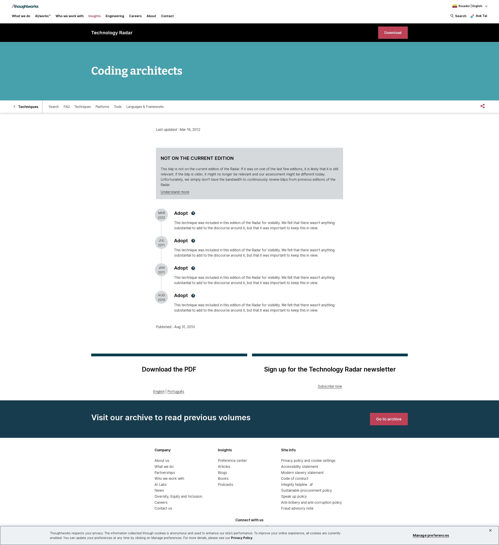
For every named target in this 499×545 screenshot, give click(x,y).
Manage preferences (431, 535)
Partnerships (165, 473)
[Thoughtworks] (25, 4)
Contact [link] (167, 16)
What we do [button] (21, 16)
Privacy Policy (241, 538)
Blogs (222, 473)
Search (460, 16)
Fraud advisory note (297, 508)
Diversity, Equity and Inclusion (178, 496)
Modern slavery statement (302, 473)
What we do (164, 466)
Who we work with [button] (70, 16)
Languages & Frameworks (145, 107)
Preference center (232, 460)
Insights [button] (94, 16)
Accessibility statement (299, 466)
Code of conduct (294, 478)
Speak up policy (294, 496)
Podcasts (225, 484)
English (159, 391)
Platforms (102, 107)
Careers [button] (135, 16)
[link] (393, 33)
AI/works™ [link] (43, 16)
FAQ (67, 107)
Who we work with (169, 478)
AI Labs (161, 484)
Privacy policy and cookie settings (308, 460)
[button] (193, 213)
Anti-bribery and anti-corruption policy (311, 502)
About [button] (151, 16)
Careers (161, 502)
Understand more (175, 192)
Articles (224, 466)
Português (175, 391)
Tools (118, 107)
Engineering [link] (115, 16)
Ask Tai (481, 16)
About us (162, 460)
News (159, 490)
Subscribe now (330, 386)
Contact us (163, 508)
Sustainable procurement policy (306, 490)
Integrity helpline (294, 484)
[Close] (490, 530)
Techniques (82, 107)
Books (223, 478)
